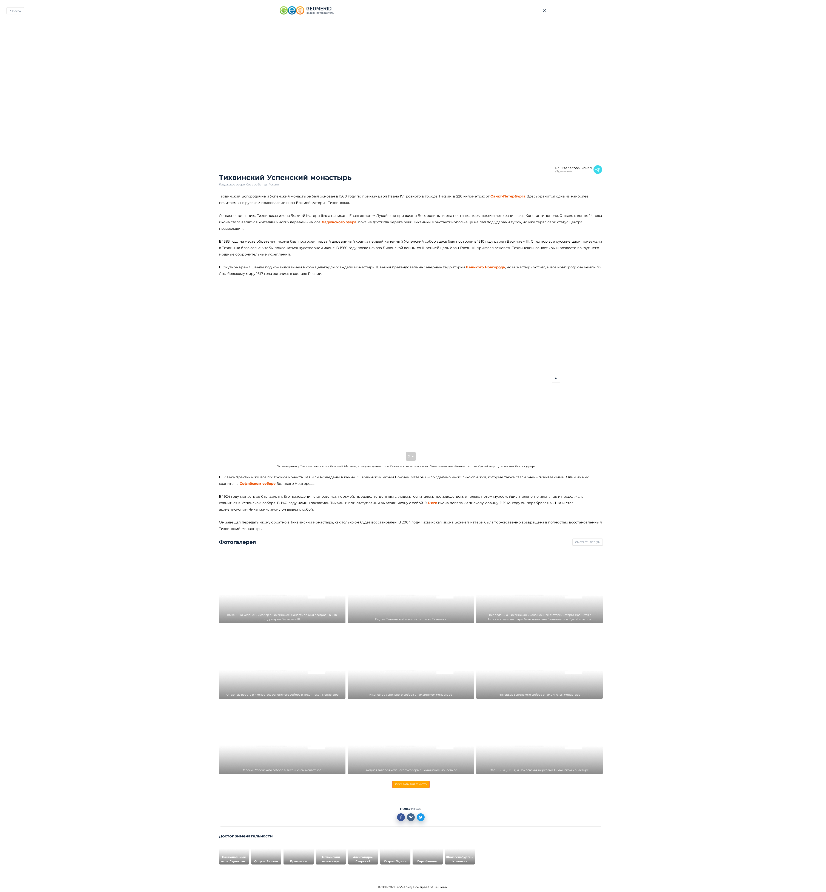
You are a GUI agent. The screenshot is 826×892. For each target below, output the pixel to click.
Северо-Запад (257, 184)
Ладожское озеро (232, 184)
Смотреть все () (587, 542)
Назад (16, 10)
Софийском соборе (258, 484)
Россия (273, 184)
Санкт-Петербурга (507, 196)
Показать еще (411, 784)
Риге (432, 503)
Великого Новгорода (485, 267)
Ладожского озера (339, 222)
